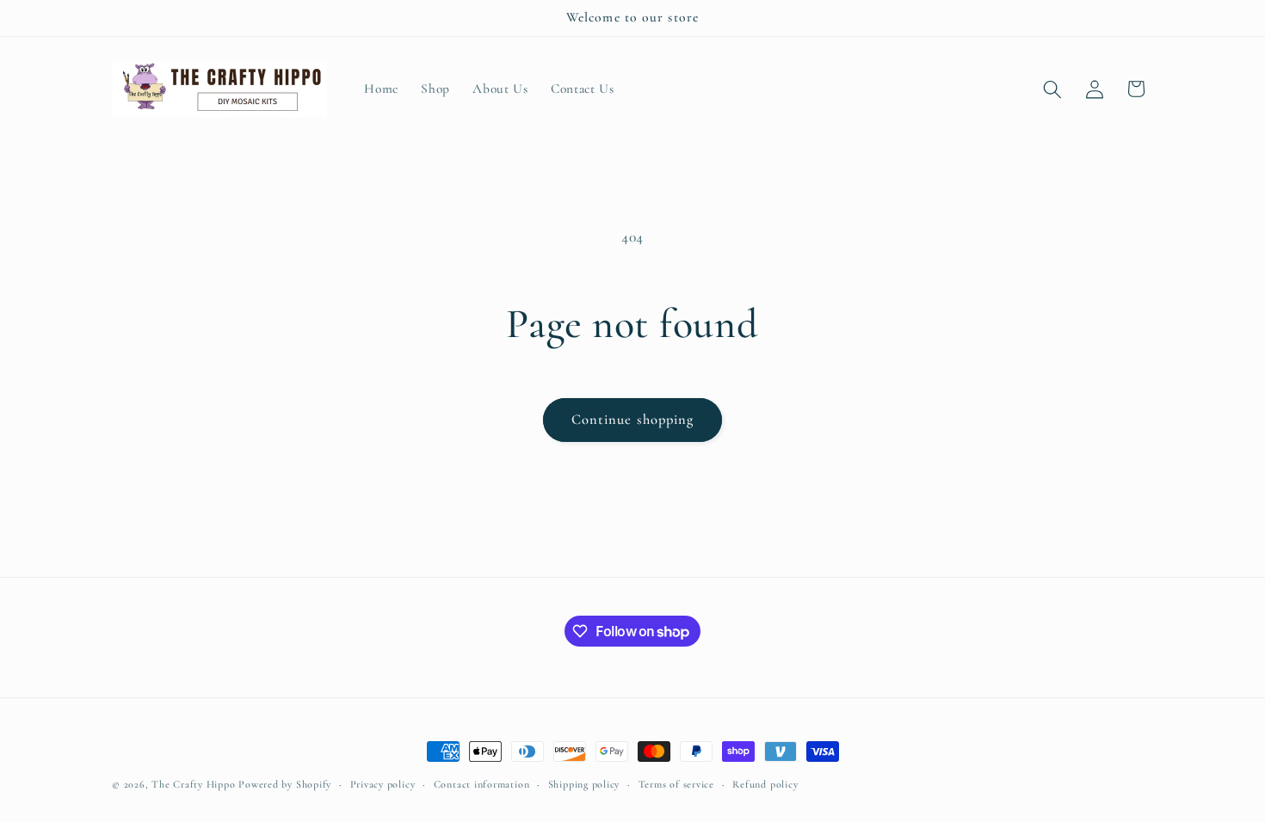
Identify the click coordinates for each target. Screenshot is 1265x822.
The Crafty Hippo (193, 784)
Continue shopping (632, 419)
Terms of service (676, 784)
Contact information (482, 784)
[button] (1052, 88)
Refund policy (765, 784)
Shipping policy (584, 784)
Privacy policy (383, 784)
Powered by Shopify (284, 784)
